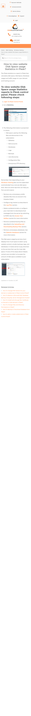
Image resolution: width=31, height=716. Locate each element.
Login (16, 20)
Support (22, 16)
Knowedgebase (12, 16)
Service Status (16, 11)
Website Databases (12, 232)
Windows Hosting (7, 182)
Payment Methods (16, 2)
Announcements (16, 7)
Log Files (9, 205)
